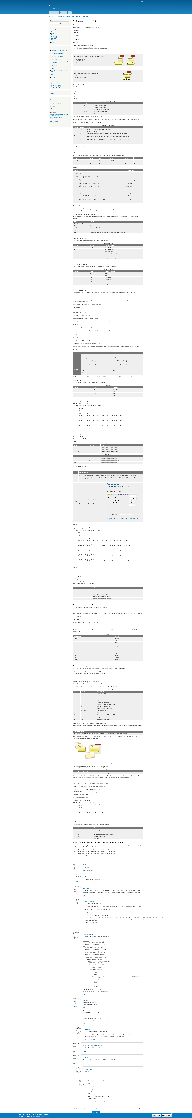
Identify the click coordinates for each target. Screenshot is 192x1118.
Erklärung (87, 1029)
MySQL (52, 34)
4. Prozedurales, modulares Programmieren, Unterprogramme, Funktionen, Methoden (59, 71)
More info (43, 1116)
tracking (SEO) (54, 37)
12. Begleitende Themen (56, 85)
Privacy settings (96, 1112)
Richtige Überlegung (90, 901)
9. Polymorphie (54, 80)
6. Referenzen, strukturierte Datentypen (58, 76)
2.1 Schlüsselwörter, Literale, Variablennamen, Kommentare (58, 52)
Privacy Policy (63, 12)
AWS (52, 39)
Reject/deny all (156, 1115)
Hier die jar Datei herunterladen (113, 483)
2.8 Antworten (55, 65)
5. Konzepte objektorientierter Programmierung (57, 73)
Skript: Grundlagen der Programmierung (61, 16)
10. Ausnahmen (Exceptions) (56, 82)
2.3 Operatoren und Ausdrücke (58, 56)
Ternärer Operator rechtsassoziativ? (96, 1081)
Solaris (52, 42)
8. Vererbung (53, 79)
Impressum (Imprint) (54, 12)
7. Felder (53, 77)
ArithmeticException (100, 210)
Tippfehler (85, 865)
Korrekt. (87, 877)
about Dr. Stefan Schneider (55, 103)
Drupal (52, 33)
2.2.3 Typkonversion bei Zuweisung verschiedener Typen (86, 1108)
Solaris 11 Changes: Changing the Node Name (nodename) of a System (59, 115)
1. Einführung (53, 49)
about (69, 12)
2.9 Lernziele (54, 67)
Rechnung (85, 1000)
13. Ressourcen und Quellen (56, 86)
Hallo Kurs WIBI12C (88, 934)
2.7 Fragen (54, 64)
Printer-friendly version (122, 861)
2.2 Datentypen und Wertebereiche (58, 55)
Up (107, 1108)
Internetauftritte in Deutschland (57, 36)
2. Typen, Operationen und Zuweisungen (79, 16)
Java (52, 41)
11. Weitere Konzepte (55, 83)
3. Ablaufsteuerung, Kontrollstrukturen (58, 68)
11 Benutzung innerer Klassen (56, 117)
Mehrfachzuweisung (88, 888)
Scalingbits (53, 6)
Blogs (52, 31)
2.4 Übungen (140, 1108)
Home (50, 16)
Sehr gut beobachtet (89, 1069)
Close (172, 1113)
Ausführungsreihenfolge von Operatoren (92, 1045)
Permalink (75, 870)
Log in (141, 1)
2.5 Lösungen (54, 59)
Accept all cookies (167, 1115)
